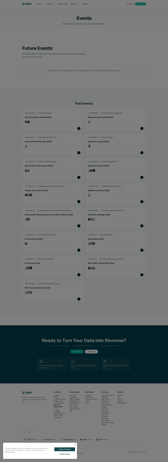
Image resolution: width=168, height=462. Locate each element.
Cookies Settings (64, 454)
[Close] (75, 444)
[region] (40, 450)
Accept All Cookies (65, 449)
